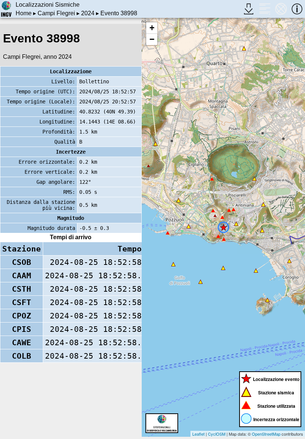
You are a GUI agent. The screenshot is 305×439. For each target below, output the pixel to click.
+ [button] (152, 27)
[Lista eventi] (265, 9)
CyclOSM (216, 434)
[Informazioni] (297, 9)
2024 (87, 13)
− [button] (152, 39)
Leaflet (198, 434)
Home (24, 13)
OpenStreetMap (266, 434)
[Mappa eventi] (281, 9)
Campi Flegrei (56, 13)
